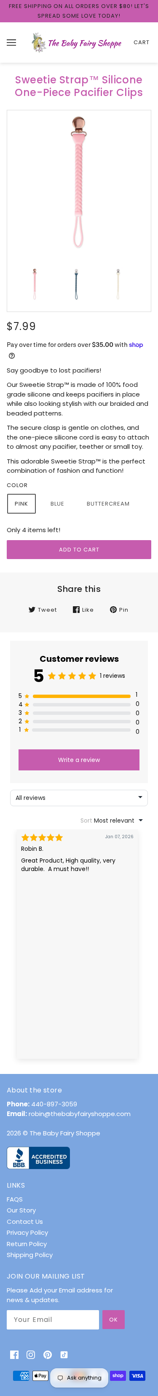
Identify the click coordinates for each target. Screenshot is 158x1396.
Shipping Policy (30, 1254)
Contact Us (25, 1221)
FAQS (15, 1199)
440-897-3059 (54, 1104)
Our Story (21, 1210)
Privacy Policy (27, 1232)
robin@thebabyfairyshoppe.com (80, 1113)
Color (17, 485)
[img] (14, 1354)
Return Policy (27, 1243)
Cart (142, 42)
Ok (113, 1320)
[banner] (77, 41)
